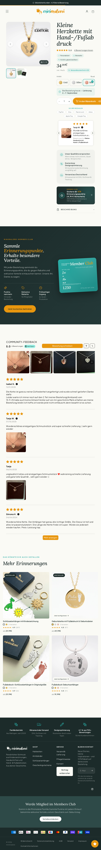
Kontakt (60, 764)
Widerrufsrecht (26, 841)
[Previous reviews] (58, 133)
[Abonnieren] (91, 770)
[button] (7, 11)
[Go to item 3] (64, 362)
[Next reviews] (92, 133)
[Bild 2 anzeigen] (22, 73)
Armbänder (37, 756)
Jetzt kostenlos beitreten (20, 309)
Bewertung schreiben (62, 346)
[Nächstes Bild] (46, 44)
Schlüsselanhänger (41, 760)
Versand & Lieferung (61, 753)
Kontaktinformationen (29, 846)
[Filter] (86, 346)
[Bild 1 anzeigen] (11, 73)
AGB (60, 841)
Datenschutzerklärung (45, 841)
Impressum (82, 841)
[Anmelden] (87, 11)
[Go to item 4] (88, 362)
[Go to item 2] (41, 362)
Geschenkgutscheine (42, 765)
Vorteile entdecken (50, 819)
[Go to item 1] (18, 362)
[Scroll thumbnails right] (92, 362)
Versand (70, 841)
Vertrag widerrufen (64, 771)
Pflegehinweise (63, 759)
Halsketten (37, 751)
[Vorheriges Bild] (10, 44)
